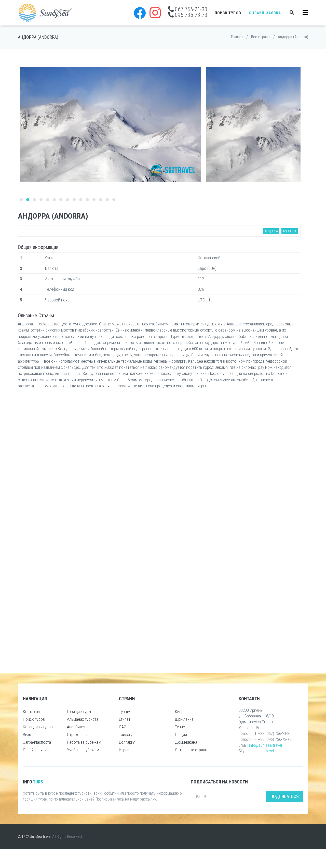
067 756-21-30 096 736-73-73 (190, 12)
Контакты (31, 711)
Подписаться (284, 796)
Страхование (78, 734)
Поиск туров (228, 13)
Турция (125, 711)
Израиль (126, 749)
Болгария (127, 742)
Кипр (179, 711)
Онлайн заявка (36, 749)
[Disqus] (159, 460)
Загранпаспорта (37, 742)
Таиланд (126, 734)
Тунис (180, 726)
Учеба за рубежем (83, 749)
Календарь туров (38, 726)
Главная (237, 36)
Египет (124, 719)
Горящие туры (79, 711)
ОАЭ (122, 726)
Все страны (260, 36)
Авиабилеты (77, 726)
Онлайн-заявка (265, 13)
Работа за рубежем (84, 742)
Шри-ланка (184, 719)
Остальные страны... (193, 749)
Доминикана (186, 742)
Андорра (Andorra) (293, 36)
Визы (27, 734)
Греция (181, 734)
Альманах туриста (82, 719)
